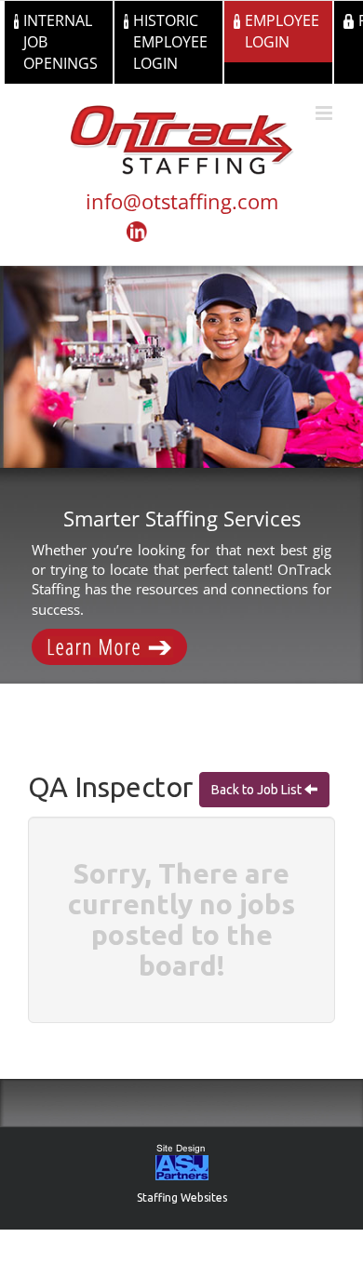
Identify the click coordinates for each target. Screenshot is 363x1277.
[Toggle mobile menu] (325, 113)
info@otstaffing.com (182, 201)
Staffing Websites (182, 1197)
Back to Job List (257, 789)
